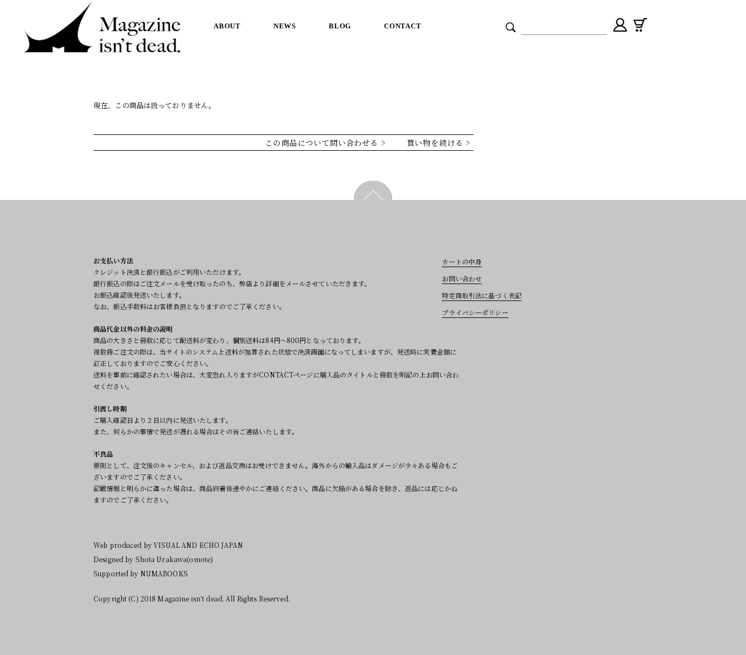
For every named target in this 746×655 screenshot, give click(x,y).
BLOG (340, 26)
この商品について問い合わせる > (326, 142)
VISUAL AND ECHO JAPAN (198, 545)
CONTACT (402, 26)
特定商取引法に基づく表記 (482, 295)
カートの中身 (462, 261)
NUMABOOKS (164, 573)
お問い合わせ (462, 278)
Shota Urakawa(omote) (174, 559)
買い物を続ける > (440, 142)
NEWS (285, 26)
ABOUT (227, 26)
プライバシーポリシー (475, 312)
